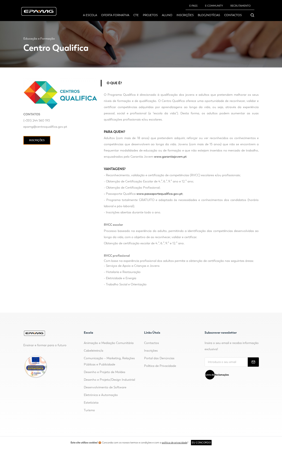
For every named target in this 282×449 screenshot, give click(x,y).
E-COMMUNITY (214, 5)
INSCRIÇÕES (37, 140)
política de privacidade (174, 442)
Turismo (89, 410)
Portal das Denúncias (159, 358)
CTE (136, 15)
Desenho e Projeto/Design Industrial (109, 380)
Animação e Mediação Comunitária (109, 343)
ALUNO (167, 15)
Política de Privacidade (160, 366)
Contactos (233, 15)
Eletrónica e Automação (101, 395)
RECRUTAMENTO (240, 5)
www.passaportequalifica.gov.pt (159, 194)
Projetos (150, 15)
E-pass (193, 5)
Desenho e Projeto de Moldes (104, 372)
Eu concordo (201, 442)
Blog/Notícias (209, 15)
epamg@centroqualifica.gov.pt (45, 127)
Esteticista (91, 402)
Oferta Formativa (115, 15)
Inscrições (185, 15)
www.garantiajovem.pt (170, 156)
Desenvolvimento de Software (105, 387)
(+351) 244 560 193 (36, 120)
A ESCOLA (90, 15)
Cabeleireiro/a (93, 350)
